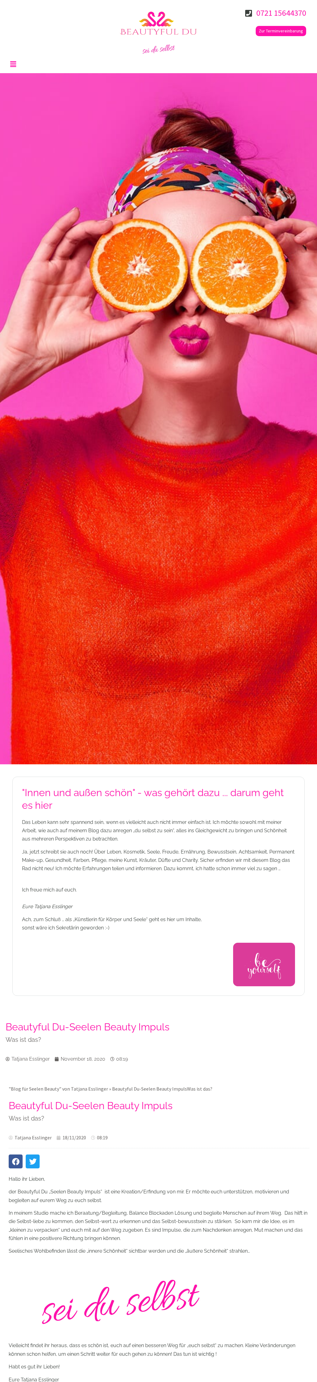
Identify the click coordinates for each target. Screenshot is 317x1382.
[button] (13, 64)
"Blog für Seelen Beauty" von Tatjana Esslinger (58, 1089)
